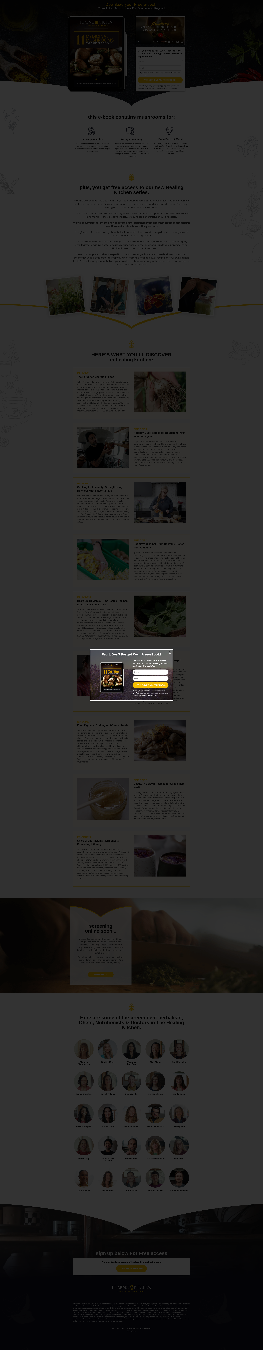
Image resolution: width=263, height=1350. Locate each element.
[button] (170, 652)
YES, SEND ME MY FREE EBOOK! (151, 685)
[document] (131, 675)
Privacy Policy (147, 695)
